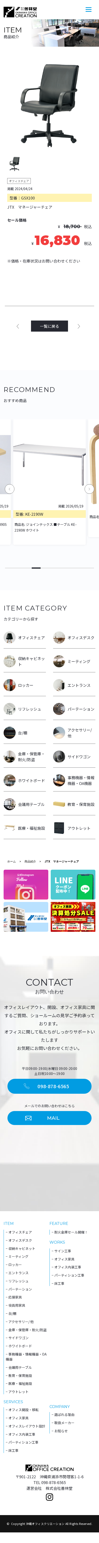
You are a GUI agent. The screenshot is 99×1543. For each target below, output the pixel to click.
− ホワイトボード (19, 1346)
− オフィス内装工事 (66, 1267)
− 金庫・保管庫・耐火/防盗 (26, 1329)
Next (89, 489)
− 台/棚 (11, 1313)
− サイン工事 (61, 1250)
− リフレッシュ (17, 1281)
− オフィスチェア (19, 1232)
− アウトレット (17, 1391)
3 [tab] (27, 568)
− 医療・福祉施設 (19, 1383)
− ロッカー (14, 1264)
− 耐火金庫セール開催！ (70, 1232)
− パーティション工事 (68, 1275)
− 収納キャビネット (20, 1248)
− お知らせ (60, 1430)
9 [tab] (80, 568)
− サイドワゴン (17, 1337)
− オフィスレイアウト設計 (25, 1426)
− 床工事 (58, 1283)
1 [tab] (9, 568)
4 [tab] (36, 568)
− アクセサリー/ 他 (20, 1321)
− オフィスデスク (19, 1240)
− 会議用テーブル (19, 1367)
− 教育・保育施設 (19, 1375)
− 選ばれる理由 (63, 1414)
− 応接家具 (14, 1297)
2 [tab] (18, 568)
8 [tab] (71, 568)
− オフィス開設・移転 (22, 1409)
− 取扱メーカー (63, 1422)
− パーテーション (19, 1289)
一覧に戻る (49, 326)
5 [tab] (45, 568)
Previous (9, 489)
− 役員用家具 (15, 1305)
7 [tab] (62, 568)
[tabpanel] (49, 105)
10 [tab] (89, 568)
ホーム (11, 861)
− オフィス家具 (63, 1259)
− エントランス (17, 1272)
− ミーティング (17, 1256)
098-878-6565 (53, 1086)
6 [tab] (54, 568)
